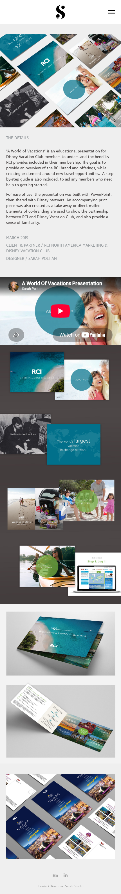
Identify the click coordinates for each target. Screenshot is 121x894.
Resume (57, 886)
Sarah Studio (74, 886)
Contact (43, 886)
